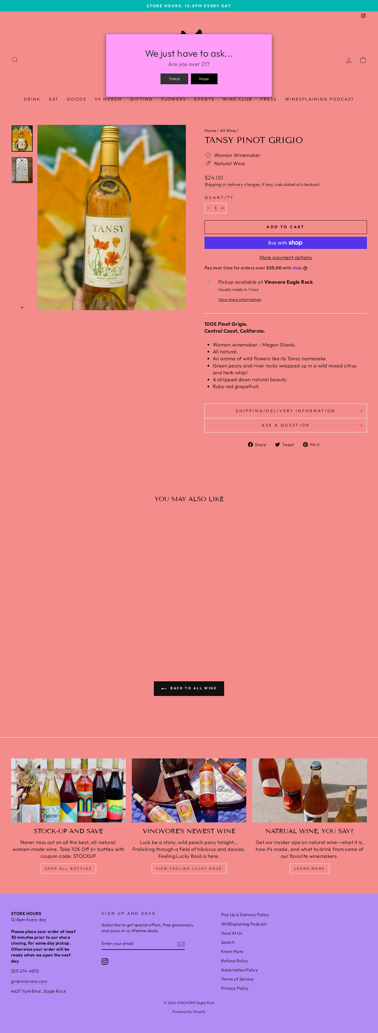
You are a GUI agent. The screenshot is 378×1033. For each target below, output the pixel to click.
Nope (204, 78)
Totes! (174, 78)
